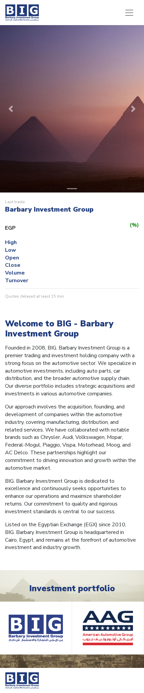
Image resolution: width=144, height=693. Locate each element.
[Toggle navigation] (129, 12)
